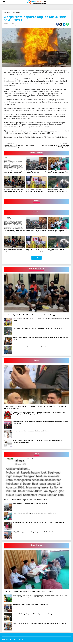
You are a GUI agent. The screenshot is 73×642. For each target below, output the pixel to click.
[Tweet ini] (60, 24)
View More (36, 258)
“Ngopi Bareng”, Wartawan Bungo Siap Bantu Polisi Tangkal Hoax (34, 532)
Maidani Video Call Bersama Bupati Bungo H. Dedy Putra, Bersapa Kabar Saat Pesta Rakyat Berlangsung (35, 407)
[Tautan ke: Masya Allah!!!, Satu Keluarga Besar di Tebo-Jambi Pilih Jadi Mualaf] (8, 516)
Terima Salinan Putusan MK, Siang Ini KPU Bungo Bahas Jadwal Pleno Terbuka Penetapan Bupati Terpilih (37, 441)
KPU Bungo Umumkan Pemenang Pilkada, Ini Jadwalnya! (30, 431)
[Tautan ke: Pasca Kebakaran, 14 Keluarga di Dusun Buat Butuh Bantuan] (36, 477)
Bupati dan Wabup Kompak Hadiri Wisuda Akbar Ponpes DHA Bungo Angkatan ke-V (39, 623)
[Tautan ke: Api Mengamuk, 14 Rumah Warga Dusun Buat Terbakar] (8, 506)
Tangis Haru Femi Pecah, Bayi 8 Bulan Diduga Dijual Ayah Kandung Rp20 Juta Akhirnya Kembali (40, 338)
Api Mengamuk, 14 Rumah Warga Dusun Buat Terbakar (36, 171)
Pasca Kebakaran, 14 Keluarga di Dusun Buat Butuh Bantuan (14, 171)
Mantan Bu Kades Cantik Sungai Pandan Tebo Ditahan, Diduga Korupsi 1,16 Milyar (38, 522)
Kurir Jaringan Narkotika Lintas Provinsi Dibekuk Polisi (30, 347)
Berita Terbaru (7, 25)
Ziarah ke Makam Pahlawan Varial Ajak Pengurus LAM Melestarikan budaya (19, 145)
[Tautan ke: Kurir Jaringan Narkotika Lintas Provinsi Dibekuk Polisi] (8, 350)
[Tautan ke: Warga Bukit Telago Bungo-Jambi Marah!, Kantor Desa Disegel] (8, 617)
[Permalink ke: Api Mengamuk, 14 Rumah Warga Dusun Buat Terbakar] (36, 163)
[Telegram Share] (64, 24)
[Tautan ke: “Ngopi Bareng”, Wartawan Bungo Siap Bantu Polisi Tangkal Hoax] (8, 535)
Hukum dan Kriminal (21, 25)
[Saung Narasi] (36, 2)
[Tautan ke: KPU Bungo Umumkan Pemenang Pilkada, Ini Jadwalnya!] (8, 434)
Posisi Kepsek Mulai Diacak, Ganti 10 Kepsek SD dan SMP (30, 604)
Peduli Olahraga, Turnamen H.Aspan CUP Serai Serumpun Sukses (55, 145)
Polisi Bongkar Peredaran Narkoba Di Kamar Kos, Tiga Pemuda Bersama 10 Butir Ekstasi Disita (35, 190)
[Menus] (3, 2)
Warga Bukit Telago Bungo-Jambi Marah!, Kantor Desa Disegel (33, 614)
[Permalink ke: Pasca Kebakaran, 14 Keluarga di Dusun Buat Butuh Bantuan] (14, 163)
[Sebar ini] (57, 24)
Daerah (13, 25)
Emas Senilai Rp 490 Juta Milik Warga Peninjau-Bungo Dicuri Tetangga (13, 190)
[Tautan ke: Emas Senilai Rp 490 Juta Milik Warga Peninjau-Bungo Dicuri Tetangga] (36, 293)
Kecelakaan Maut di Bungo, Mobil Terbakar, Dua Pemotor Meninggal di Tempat (57, 190)
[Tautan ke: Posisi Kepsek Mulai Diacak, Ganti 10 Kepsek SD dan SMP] (8, 607)
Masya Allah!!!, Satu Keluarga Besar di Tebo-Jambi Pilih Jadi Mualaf (57, 171)
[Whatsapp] (67, 24)
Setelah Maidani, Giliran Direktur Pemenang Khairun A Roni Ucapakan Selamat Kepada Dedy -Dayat (40, 422)
